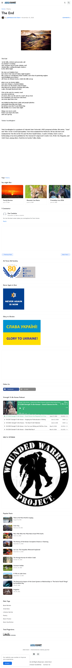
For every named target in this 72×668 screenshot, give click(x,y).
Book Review (7, 605)
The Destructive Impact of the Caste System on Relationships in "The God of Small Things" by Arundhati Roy (40, 582)
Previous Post (8, 254)
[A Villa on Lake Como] (7, 576)
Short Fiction (7, 619)
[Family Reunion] (12, 191)
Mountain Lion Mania (33, 200)
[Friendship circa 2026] (59, 191)
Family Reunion (8, 200)
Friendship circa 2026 (57, 200)
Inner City (16, 526)
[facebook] (34, 654)
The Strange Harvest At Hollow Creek (24, 557)
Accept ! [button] (7, 663)
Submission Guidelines (34, 664)
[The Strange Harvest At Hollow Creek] (7, 560)
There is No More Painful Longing (23, 518)
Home (3, 9)
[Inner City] (7, 528)
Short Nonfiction (8, 622)
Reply (5, 221)
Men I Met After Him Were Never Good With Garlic (28, 534)
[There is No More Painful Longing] (7, 520)
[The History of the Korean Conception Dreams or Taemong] (7, 544)
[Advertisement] (36, 161)
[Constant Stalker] (7, 568)
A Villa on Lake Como (19, 573)
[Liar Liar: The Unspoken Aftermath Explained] (7, 552)
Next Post (65, 254)
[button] (2, 2)
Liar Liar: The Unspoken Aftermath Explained (26, 549)
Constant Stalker (18, 565)
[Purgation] (7, 592)
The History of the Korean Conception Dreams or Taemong (30, 541)
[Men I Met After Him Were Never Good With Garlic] (7, 536)
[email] (38, 654)
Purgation (16, 589)
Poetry (9, 9)
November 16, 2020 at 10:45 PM (16, 215)
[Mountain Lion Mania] (36, 191)
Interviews (6, 609)
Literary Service (8, 612)
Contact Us (46, 664)
